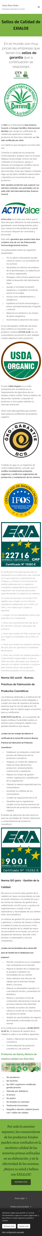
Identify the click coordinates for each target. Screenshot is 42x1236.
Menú (39, 7)
